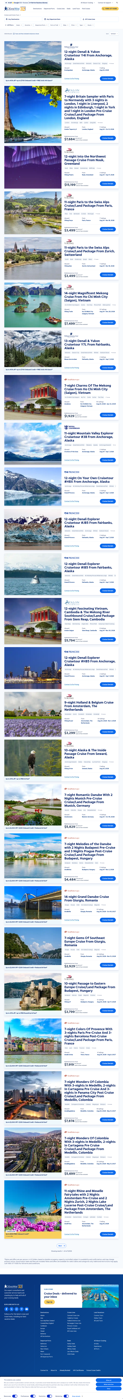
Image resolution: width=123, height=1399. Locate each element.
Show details (76, 1396)
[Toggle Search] (117, 2)
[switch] (32, 1396)
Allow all (108, 1380)
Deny (108, 1389)
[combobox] (114, 33)
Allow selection (109, 1384)
